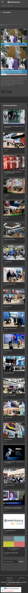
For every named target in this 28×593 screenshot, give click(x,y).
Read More (6, 91)
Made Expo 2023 (8, 439)
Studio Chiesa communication (15, 584)
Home (4, 6)
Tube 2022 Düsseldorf (9, 485)
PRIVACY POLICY (10, 577)
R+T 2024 (6, 149)
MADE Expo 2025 (8, 350)
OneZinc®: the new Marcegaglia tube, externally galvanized (13, 172)
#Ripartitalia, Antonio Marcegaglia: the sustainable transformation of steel (13, 508)
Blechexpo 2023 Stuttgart (10, 395)
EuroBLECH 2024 (8, 261)
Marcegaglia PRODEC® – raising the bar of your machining (14, 462)
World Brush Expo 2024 (9, 239)
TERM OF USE (21, 577)
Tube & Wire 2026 (8, 417)
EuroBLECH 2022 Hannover (10, 328)
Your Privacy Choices (12, 588)
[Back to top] (23, 589)
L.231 (18, 580)
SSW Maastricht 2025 (9, 373)
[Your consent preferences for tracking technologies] (2, 590)
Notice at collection (8, 591)
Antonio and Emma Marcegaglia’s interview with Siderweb (14, 127)
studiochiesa (4, 24)
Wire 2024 (6, 217)
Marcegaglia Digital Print (9, 530)
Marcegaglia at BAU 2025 (10, 284)
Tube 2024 (6, 195)
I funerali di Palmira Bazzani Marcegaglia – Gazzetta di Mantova (11, 19)
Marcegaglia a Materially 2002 (11, 552)
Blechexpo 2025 (7, 306)
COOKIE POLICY (10, 580)
